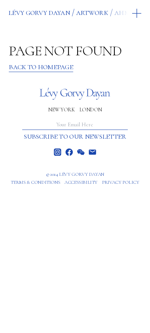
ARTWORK (92, 12)
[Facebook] (69, 152)
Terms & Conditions (35, 182)
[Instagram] (57, 152)
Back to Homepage (41, 67)
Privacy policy (120, 182)
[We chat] (80, 152)
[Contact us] (92, 152)
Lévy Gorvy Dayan (39, 12)
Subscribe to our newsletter (75, 136)
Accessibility (81, 182)
